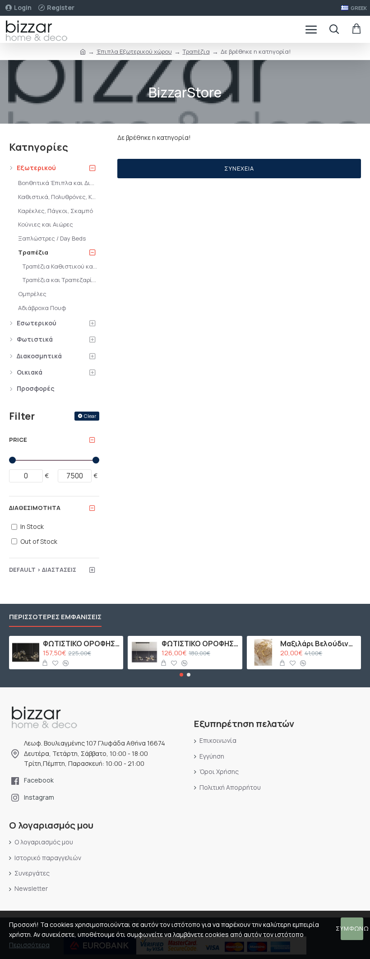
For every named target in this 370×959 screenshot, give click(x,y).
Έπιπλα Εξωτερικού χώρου (134, 51)
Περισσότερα (29, 944)
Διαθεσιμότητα (34, 508)
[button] (181, 674)
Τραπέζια (196, 51)
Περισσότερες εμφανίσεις (55, 617)
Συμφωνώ (352, 928)
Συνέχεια (239, 168)
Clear (90, 415)
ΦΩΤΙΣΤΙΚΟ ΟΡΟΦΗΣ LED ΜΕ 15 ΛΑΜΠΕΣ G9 (81, 644)
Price (18, 439)
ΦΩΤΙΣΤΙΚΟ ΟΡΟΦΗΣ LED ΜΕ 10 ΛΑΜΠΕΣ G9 (200, 644)
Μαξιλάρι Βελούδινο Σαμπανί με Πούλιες (318, 644)
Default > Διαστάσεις (42, 569)
